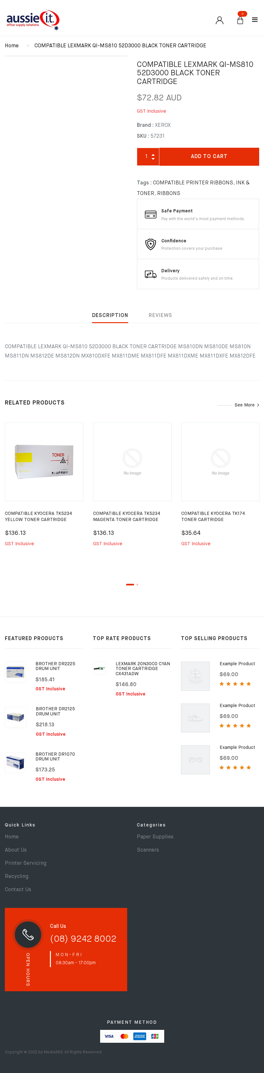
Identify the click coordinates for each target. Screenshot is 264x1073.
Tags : (144, 183)
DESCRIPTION (110, 315)
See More (245, 405)
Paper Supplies (155, 837)
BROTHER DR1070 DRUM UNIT (55, 756)
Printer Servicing (25, 863)
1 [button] (130, 584)
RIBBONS (168, 193)
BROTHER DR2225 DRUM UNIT (55, 666)
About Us (16, 850)
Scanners (148, 850)
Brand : (145, 125)
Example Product (237, 664)
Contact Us (18, 889)
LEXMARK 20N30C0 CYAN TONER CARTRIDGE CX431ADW (143, 669)
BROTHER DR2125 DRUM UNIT (55, 711)
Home (12, 46)
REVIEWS (160, 315)
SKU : (143, 136)
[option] (44, 492)
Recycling (16, 876)
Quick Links (20, 825)
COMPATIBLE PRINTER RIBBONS (193, 183)
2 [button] (137, 584)
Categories (151, 825)
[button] (240, 21)
